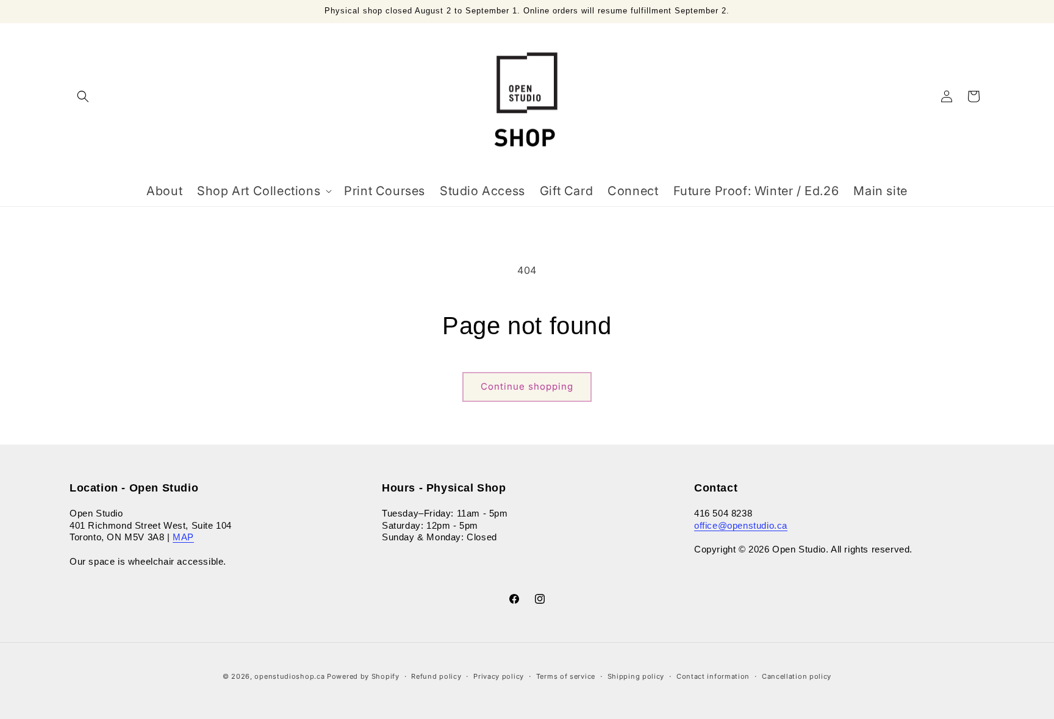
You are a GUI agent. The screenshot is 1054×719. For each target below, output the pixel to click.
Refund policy (436, 675)
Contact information (713, 675)
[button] (83, 96)
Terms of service (565, 675)
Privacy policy (498, 675)
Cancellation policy (796, 675)
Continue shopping (527, 386)
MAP (183, 537)
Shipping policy (636, 675)
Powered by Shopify (363, 676)
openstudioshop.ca (289, 676)
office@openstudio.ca (740, 525)
